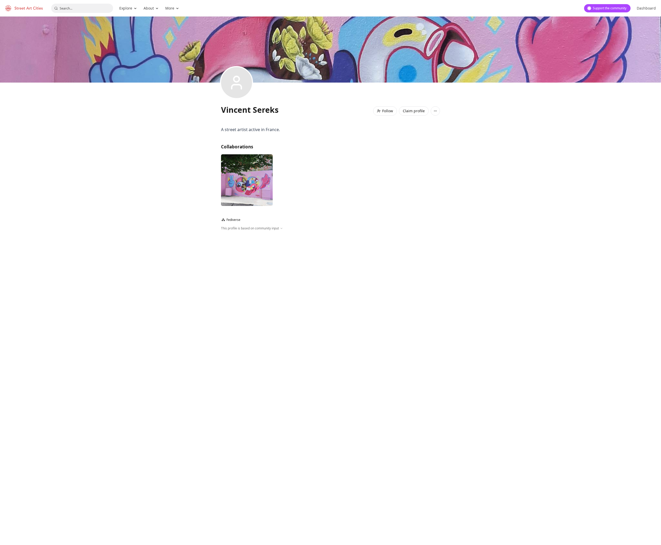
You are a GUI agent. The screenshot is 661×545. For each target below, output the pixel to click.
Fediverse (231, 220)
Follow (387, 110)
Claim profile (414, 110)
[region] (330, 286)
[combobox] (82, 8)
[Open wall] (247, 180)
